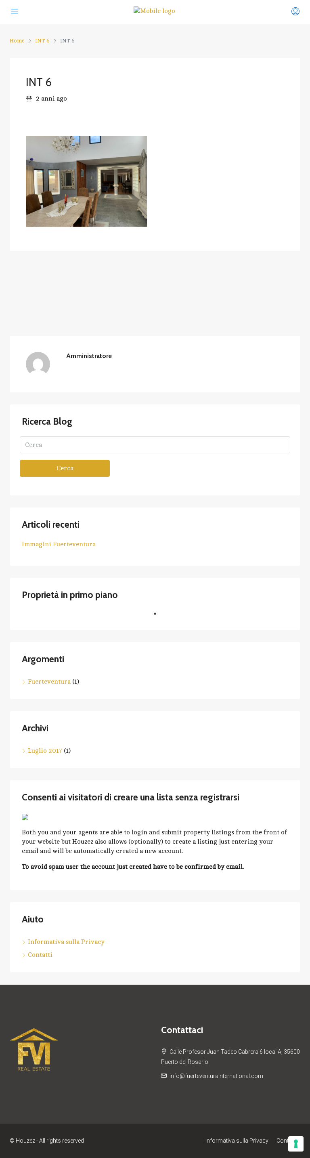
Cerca (65, 468)
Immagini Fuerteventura (59, 544)
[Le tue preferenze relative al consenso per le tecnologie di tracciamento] (296, 1144)
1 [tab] (159, 617)
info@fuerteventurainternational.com (216, 1076)
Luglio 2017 (45, 750)
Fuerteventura (49, 681)
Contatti (40, 954)
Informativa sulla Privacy (66, 941)
